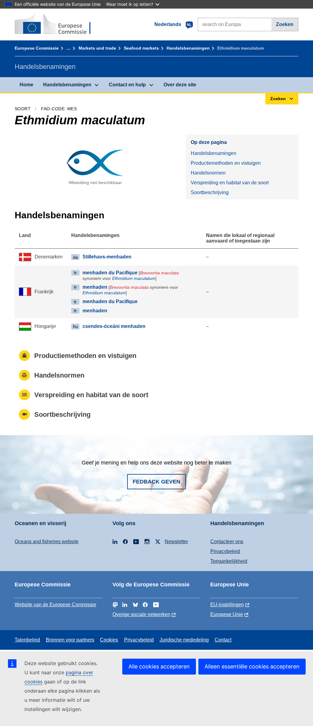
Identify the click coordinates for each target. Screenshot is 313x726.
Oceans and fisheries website (47, 541)
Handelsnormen (208, 172)
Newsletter (176, 541)
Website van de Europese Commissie (55, 604)
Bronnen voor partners (70, 639)
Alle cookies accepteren (159, 666)
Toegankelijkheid (228, 561)
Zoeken (284, 24)
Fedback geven (156, 482)
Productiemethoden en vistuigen (226, 163)
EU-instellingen (227, 604)
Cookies (109, 639)
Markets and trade (97, 48)
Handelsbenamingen (188, 48)
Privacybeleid (225, 551)
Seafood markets (141, 48)
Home (26, 84)
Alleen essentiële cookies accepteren (252, 666)
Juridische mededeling (184, 639)
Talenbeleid (27, 639)
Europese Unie (226, 614)
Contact (223, 639)
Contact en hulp (127, 84)
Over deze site (180, 84)
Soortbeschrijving (210, 192)
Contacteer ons (226, 541)
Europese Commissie (37, 48)
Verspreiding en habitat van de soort (230, 182)
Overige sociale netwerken (141, 614)
